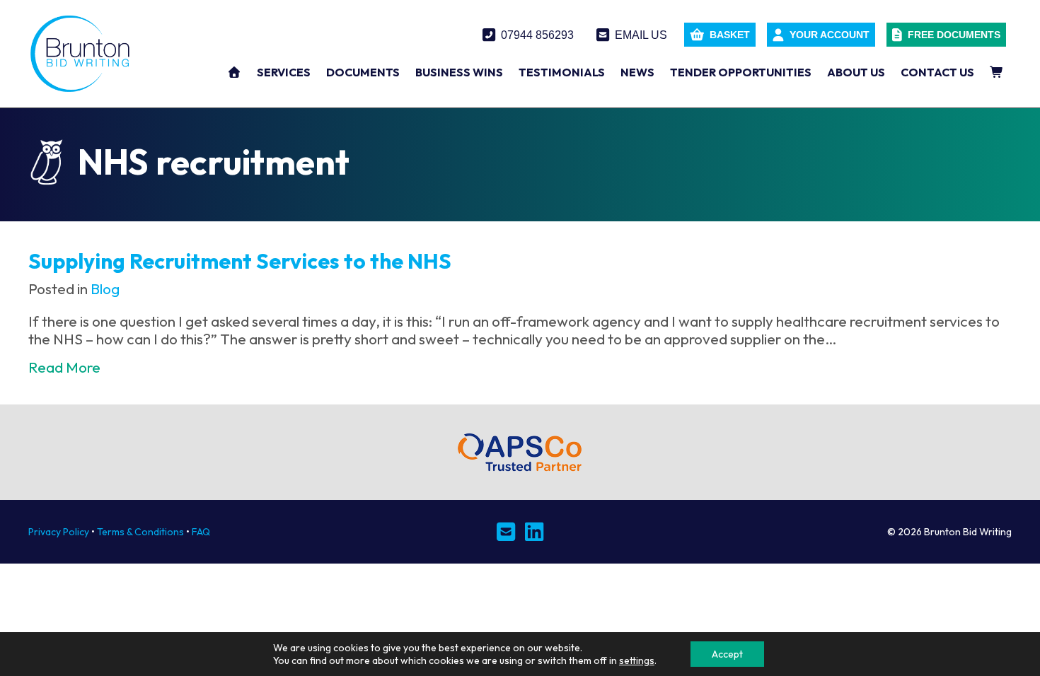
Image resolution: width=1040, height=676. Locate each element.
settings (636, 660)
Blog (105, 288)
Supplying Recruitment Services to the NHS (239, 260)
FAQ (201, 531)
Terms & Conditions (140, 531)
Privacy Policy (58, 531)
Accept (727, 654)
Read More (64, 367)
